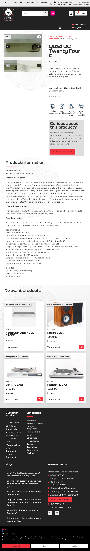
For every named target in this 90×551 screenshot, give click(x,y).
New (7, 37)
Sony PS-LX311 (15, 384)
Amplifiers (60, 36)
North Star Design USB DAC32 (20, 333)
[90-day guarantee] (53, 106)
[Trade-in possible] (81, 106)
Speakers (31, 420)
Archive (30, 453)
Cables (30, 444)
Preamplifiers (33, 432)
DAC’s (30, 435)
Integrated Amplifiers (32, 427)
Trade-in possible (81, 113)
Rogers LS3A (55, 332)
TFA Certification (63, 112)
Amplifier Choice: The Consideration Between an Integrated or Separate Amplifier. (24, 502)
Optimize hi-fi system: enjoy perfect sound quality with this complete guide (24, 484)
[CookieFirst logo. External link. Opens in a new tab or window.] (3, 531)
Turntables (32, 447)
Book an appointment (62, 152)
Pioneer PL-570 (57, 384)
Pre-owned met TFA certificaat (18, 305)
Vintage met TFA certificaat (17, 357)
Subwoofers (32, 450)
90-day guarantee (53, 112)
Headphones (33, 441)
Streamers (32, 438)
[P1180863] (23, 45)
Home (51, 36)
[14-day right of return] (71, 106)
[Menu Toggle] (60, 28)
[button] (8, 46)
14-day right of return (71, 113)
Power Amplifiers (35, 423)
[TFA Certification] (62, 106)
